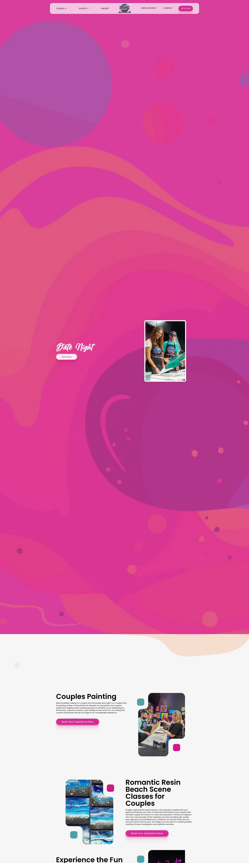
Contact (168, 8)
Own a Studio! (148, 8)
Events (82, 8)
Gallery (105, 8)
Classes (60, 8)
